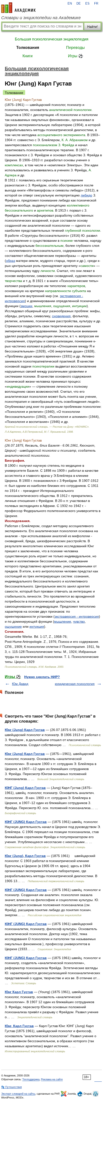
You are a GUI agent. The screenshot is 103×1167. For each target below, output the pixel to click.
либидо (86, 195)
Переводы (75, 48)
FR (96, 3)
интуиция (36, 626)
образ (10, 261)
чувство (79, 621)
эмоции (26, 306)
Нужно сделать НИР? (42, 677)
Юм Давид (20, 684)
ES (87, 3)
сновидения (61, 316)
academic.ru (18, 7)
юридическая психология (75, 684)
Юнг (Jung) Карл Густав (25, 730)
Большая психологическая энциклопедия (51, 39)
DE (78, 3)
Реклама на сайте (52, 1079)
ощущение (13, 626)
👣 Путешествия (11, 1087)
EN (70, 3)
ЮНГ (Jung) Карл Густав (25, 788)
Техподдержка (31, 1079)
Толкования (27, 48)
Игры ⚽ (75, 56)
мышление (62, 621)
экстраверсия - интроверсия (77, 616)
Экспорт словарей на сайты (18, 1093)
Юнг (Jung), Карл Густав (25, 856)
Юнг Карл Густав (19, 992)
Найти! (92, 27)
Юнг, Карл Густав (19, 1026)
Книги (28, 56)
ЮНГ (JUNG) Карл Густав (26, 822)
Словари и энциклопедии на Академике (41, 17)
